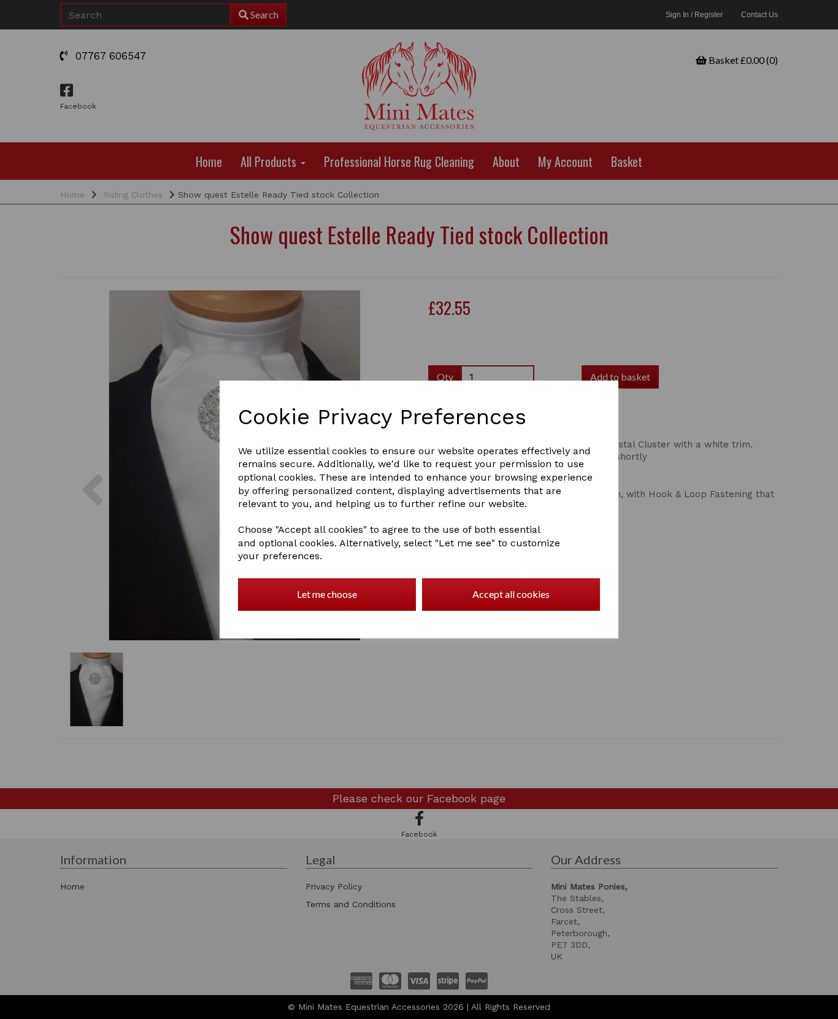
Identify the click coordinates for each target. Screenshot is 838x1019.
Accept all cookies (511, 594)
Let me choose (327, 594)
